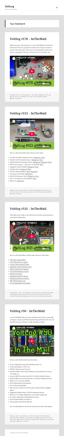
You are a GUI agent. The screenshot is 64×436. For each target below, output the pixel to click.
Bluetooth (12, 417)
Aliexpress (37, 157)
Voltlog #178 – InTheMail (28, 39)
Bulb (52, 292)
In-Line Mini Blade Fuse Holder (20, 283)
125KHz (31, 416)
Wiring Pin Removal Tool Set (19, 278)
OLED (26, 419)
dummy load (22, 294)
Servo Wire (30, 96)
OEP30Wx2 (23, 96)
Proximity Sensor (42, 192)
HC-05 (46, 417)
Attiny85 (35, 95)
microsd (25, 192)
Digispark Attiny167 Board (19, 276)
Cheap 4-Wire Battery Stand (19, 264)
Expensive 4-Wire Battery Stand (21, 267)
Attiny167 (39, 292)
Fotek (43, 190)
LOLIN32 (12, 296)
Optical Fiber (18, 296)
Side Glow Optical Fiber (18, 260)
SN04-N (50, 192)
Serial (48, 419)
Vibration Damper (42, 96)
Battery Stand (46, 292)
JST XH (46, 95)
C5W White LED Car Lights (19, 262)
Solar (51, 419)
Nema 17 (17, 96)
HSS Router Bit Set (16, 274)
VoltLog (9, 6)
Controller (27, 417)
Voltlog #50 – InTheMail (27, 311)
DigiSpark (41, 95)
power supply (31, 419)
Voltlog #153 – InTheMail (28, 113)
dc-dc (32, 417)
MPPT (22, 419)
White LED (37, 296)
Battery (47, 416)
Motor (11, 419)
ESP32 (33, 294)
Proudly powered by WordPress (19, 433)
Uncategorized (27, 95)
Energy (42, 417)
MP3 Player (17, 419)
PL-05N (35, 192)
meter (50, 417)
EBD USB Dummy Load (17, 281)
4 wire (34, 292)
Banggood (44, 162)
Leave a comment (16, 98)
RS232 (44, 419)
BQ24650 (21, 417)
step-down (13, 421)
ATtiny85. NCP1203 (39, 416)
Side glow (25, 296)
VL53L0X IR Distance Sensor (19, 271)
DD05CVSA (33, 190)
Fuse (47, 190)
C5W (11, 294)
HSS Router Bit (47, 294)
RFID (41, 419)
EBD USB (28, 294)
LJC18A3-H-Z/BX (18, 192)
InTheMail (24, 190)
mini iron (30, 192)
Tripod (35, 96)
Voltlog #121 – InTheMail (28, 209)
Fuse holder (39, 294)
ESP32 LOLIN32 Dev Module (19, 269)
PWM (37, 419)
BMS (17, 417)
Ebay (43, 157)
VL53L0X (30, 296)
